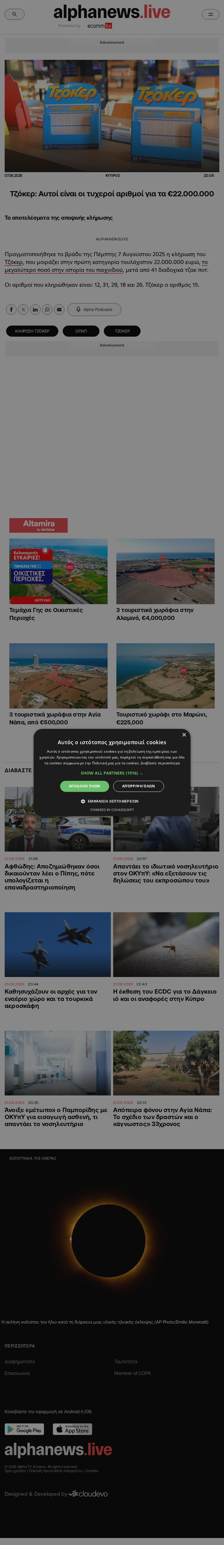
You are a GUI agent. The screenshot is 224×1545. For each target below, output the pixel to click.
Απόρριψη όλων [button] (138, 786)
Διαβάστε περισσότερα (160, 763)
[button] (112, 773)
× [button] (184, 735)
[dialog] (112, 772)
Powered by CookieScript (112, 810)
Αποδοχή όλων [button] (84, 786)
